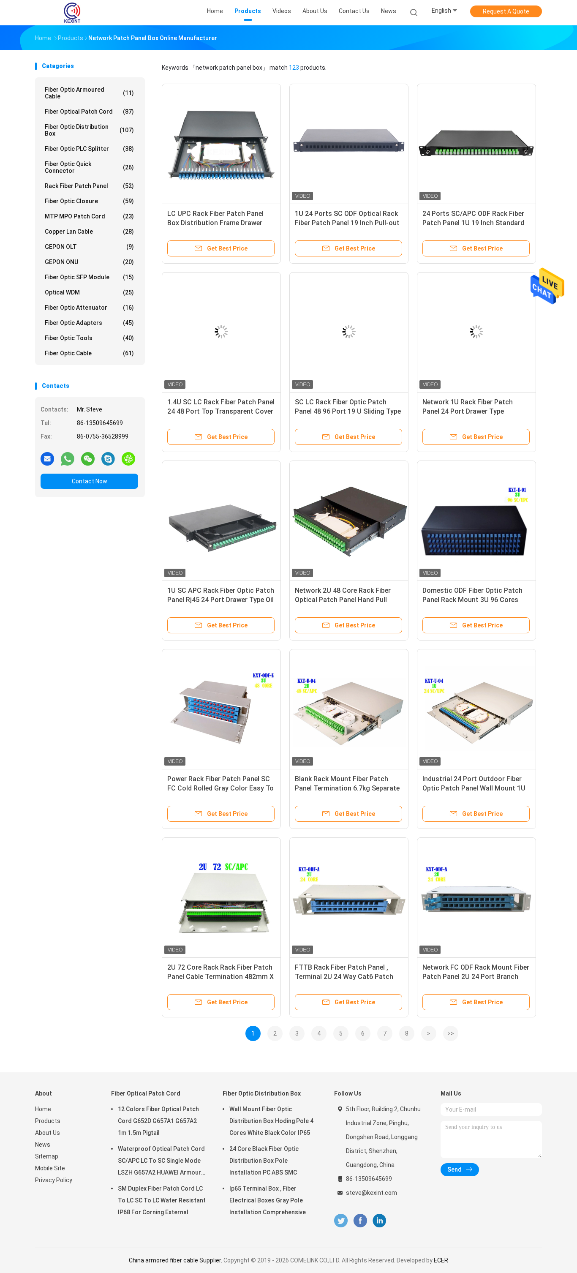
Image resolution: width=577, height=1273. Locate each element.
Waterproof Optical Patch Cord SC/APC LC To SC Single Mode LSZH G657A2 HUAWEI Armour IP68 (161, 1161)
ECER (441, 1260)
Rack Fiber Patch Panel (89, 186)
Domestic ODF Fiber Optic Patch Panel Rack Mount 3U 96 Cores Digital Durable (472, 599)
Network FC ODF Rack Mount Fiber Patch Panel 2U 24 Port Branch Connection (475, 976)
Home (43, 1109)
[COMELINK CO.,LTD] (72, 13)
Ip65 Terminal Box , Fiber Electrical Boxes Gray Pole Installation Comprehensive (267, 1200)
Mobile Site (50, 1168)
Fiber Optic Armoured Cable (89, 93)
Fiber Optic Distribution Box (89, 130)
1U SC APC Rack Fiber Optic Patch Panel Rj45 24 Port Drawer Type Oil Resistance (220, 599)
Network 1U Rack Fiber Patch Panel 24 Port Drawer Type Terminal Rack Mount (467, 411)
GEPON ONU (89, 262)
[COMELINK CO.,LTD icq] (128, 458)
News (42, 1144)
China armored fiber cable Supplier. (176, 1260)
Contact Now (89, 481)
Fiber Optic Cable (89, 353)
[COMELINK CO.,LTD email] (47, 458)
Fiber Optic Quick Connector (89, 167)
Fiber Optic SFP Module (89, 277)
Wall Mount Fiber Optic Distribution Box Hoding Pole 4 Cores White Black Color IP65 (271, 1121)
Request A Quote (506, 11)
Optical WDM (89, 292)
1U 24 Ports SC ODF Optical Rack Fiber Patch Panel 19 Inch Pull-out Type (347, 223)
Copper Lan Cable (89, 231)
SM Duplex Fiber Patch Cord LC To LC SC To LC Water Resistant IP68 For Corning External (162, 1200)
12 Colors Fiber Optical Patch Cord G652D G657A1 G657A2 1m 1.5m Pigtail (158, 1121)
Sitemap (46, 1156)
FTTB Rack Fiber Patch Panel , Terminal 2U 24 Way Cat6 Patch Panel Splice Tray (344, 976)
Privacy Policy (53, 1180)
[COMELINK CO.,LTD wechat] (88, 458)
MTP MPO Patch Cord (89, 216)
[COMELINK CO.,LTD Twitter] (341, 1220)
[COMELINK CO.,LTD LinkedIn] (379, 1220)
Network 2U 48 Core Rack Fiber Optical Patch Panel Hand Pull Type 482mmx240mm (343, 599)
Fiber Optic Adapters (89, 322)
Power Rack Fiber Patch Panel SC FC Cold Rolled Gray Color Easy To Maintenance (220, 788)
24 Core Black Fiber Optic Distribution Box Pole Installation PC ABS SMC (264, 1160)
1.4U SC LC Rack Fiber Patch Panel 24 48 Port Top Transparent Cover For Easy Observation (221, 411)
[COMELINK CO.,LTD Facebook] (360, 1220)
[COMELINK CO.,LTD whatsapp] (67, 458)
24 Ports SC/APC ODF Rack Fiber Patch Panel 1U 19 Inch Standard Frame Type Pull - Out (473, 223)
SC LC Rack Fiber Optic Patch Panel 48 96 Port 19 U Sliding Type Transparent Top (348, 411)
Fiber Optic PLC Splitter (89, 148)
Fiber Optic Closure (89, 201)
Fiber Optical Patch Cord (89, 111)
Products (47, 1121)
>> (450, 1033)
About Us (47, 1132)
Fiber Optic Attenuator (89, 307)
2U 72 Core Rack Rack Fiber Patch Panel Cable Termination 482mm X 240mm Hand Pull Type (220, 976)
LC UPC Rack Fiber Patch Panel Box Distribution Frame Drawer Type (215, 223)
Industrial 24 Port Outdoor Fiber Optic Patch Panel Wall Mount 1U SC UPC (473, 788)
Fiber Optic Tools (89, 338)
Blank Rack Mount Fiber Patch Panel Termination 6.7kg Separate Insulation (347, 788)
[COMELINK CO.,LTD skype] (108, 458)
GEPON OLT (89, 246)
